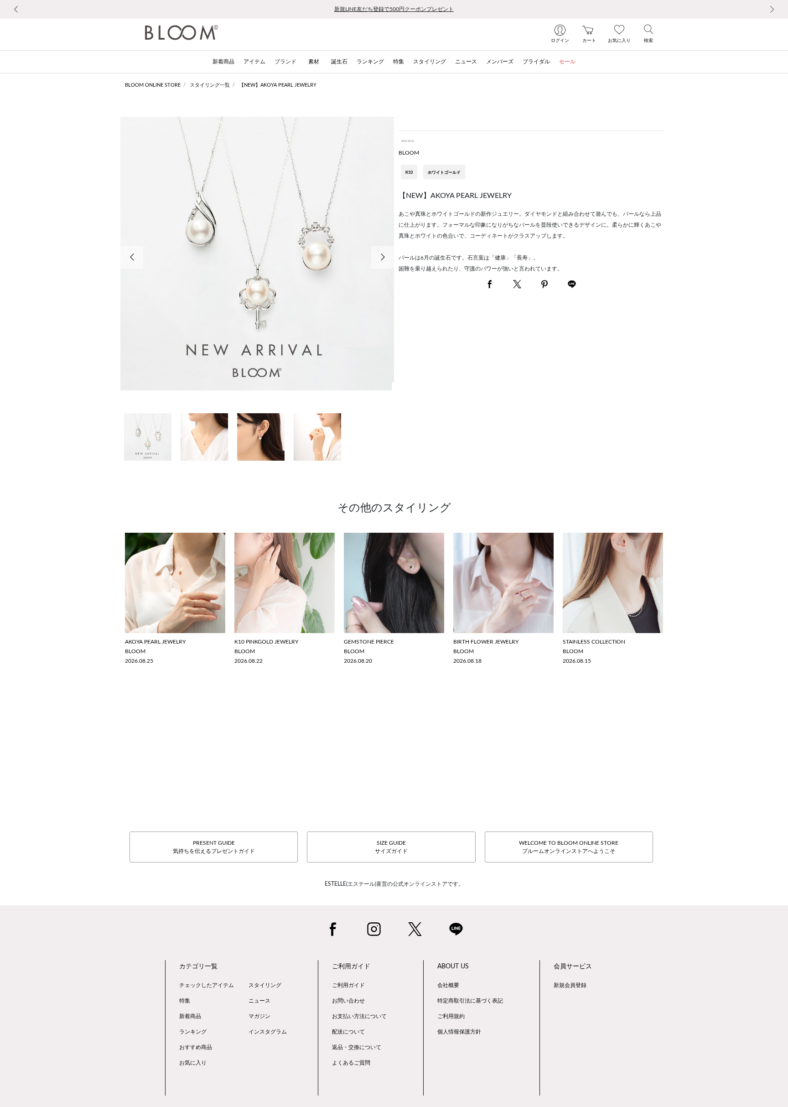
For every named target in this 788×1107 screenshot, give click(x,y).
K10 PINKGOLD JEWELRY (266, 641)
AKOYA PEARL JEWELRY (155, 641)
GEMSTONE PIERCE (369, 641)
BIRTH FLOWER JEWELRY (485, 641)
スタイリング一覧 (210, 85)
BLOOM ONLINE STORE (153, 85)
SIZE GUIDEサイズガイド (391, 847)
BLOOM (409, 153)
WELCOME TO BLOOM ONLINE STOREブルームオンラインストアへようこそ (568, 847)
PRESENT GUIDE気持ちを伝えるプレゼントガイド (214, 847)
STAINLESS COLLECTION (594, 641)
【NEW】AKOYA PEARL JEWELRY (277, 85)
